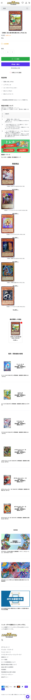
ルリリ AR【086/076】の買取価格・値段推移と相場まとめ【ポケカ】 (15, 404)
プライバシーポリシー (7, 674)
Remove (21, 323)
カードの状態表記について (8, 662)
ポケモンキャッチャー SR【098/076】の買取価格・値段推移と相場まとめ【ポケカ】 (15, 489)
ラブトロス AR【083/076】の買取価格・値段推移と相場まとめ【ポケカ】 (14, 432)
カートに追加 (15, 59)
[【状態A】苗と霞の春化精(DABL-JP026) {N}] (15, 328)
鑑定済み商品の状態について (9, 664)
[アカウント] (26, 3)
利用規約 (3, 669)
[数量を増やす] (12, 52)
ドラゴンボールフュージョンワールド (11, 654)
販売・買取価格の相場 (15, 354)
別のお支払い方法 (15, 68)
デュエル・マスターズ (7, 649)
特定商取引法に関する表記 (8, 672)
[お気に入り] (23, 3)
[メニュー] (1, 3)
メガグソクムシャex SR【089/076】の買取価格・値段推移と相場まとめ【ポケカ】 (15, 461)
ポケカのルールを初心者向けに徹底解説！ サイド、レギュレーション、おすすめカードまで (15, 552)
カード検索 (4, 659)
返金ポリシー (4, 677)
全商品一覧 (10, 157)
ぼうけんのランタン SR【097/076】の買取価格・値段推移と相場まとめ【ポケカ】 (15, 518)
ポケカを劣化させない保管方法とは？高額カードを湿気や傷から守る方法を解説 (15, 609)
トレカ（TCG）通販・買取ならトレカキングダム (15, 694)
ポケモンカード (5, 647)
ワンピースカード (6, 652)
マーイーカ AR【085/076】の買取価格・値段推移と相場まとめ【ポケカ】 (14, 376)
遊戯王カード (17, 157)
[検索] (27, 8)
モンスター (4, 157)
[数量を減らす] (3, 52)
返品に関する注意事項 (7, 667)
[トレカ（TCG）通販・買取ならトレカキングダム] (13, 3)
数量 (2, 48)
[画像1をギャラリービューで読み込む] (16, 21)
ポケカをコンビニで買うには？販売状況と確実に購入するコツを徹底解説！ (15, 580)
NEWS (15, 530)
